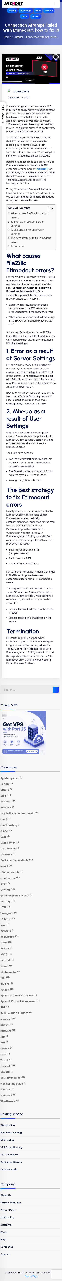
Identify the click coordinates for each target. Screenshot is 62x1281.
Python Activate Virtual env (18, 995)
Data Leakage (10, 848)
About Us (5, 1195)
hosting (12, 10)
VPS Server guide (12, 1077)
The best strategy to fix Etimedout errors (31, 240)
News (38, 10)
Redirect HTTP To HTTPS (16, 1013)
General (7, 889)
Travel (5, 1060)
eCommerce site (11, 872)
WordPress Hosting (11, 1132)
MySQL (6, 954)
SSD (4, 1036)
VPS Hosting (7, 1139)
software (7, 1030)
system (6, 1048)
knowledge (25, 10)
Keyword (7, 930)
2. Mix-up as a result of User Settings (27, 231)
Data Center (9, 842)
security (49, 10)
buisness (7, 801)
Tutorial (36, 16)
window (7, 1095)
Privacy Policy (8, 1210)
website (7, 1089)
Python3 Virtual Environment (19, 1001)
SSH (4, 1042)
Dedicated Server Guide (16, 860)
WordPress (9, 1101)
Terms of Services (10, 1202)
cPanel (6, 831)
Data (5, 836)
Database (7, 854)
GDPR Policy (7, 1217)
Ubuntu (6, 1072)
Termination (18, 246)
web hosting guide (13, 1083)
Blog (5, 795)
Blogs (3, 1239)
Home (7, 37)
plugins (6, 983)
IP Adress (7, 919)
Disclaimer (6, 1224)
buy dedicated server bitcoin (19, 813)
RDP (4, 1007)
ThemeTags (31, 1276)
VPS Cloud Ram (9, 1154)
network (7, 960)
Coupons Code (8, 1169)
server (25, 16)
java (4, 925)
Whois (3, 1232)
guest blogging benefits (16, 895)
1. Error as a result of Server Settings (27, 223)
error (5, 883)
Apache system (11, 778)
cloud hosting (10, 825)
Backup (6, 784)
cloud (5, 819)
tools (5, 1054)
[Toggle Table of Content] (49, 208)
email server (10, 878)
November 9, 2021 (19, 97)
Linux (6, 942)
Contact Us (6, 1246)
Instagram (8, 913)
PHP (5, 978)
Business (7, 807)
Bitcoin (6, 789)
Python (7, 989)
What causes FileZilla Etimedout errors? (29, 215)
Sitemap (5, 1254)
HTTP (5, 907)
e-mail (6, 866)
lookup (6, 948)
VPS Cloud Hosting (11, 1147)
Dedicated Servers (11, 1162)
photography (10, 972)
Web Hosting (7, 1125)
